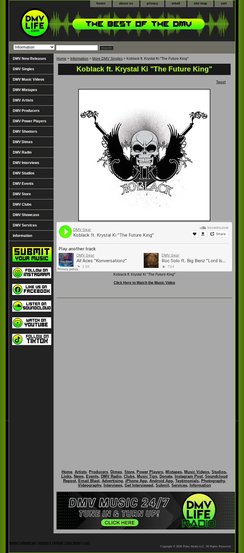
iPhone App (136, 481)
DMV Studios (24, 173)
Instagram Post (189, 476)
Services (179, 485)
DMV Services (25, 225)
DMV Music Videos (28, 79)
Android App (161, 481)
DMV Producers (26, 111)
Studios (219, 472)
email (176, 3)
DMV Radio (22, 152)
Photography (213, 481)
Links (66, 476)
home (100, 3)
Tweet (221, 82)
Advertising (112, 481)
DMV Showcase (26, 215)
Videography (89, 485)
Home (61, 59)
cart (224, 3)
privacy (152, 3)
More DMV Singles (107, 59)
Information (79, 59)
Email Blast (88, 481)
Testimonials (187, 481)
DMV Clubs (22, 204)
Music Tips (147, 476)
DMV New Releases (29, 59)
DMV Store (22, 194)
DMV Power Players (29, 121)
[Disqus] (144, 377)
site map (200, 3)
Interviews (113, 485)
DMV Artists (23, 100)
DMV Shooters (25, 131)
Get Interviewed (139, 485)
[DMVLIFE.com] (83, 24)
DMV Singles (23, 69)
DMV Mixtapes (25, 90)
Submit (162, 485)
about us (126, 3)
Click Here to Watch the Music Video (144, 283)
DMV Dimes (23, 142)
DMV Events (23, 184)
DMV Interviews (26, 163)
